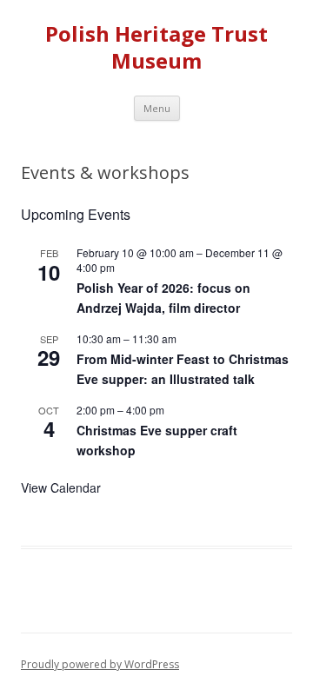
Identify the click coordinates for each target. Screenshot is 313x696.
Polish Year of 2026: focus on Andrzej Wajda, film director (163, 297)
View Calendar (61, 487)
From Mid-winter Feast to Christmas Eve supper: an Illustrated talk (183, 369)
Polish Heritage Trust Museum (156, 48)
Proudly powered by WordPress (100, 664)
